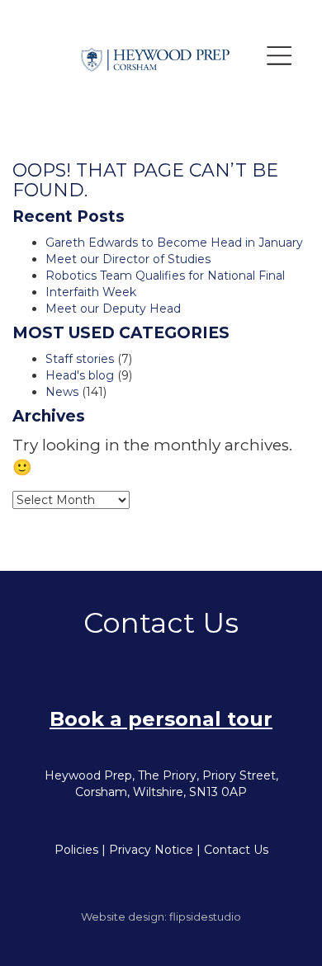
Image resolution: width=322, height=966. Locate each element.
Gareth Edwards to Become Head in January (174, 242)
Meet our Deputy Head (113, 308)
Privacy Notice (151, 849)
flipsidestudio (205, 916)
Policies (76, 849)
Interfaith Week (90, 292)
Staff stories (79, 358)
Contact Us (236, 849)
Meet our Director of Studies (128, 259)
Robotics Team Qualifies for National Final (165, 275)
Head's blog (79, 375)
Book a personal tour (161, 719)
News (61, 391)
